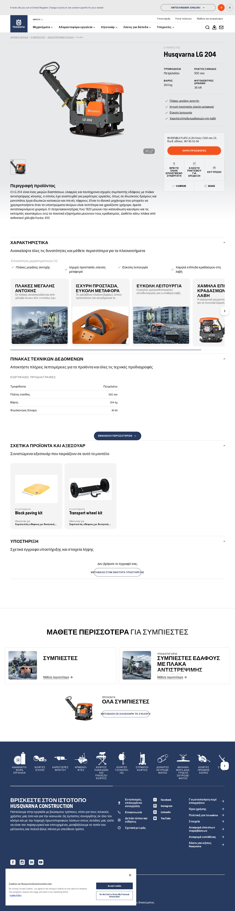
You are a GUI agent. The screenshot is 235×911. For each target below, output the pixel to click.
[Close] (130, 875)
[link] (19, 24)
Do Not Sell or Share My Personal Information (114, 895)
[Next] (225, 311)
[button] (117, 572)
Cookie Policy (16, 895)
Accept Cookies (114, 886)
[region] (71, 886)
